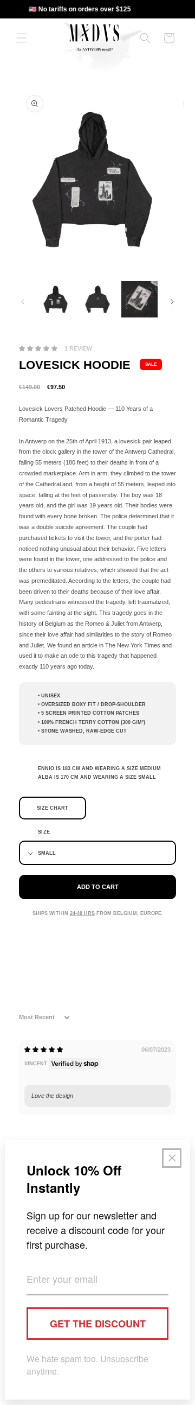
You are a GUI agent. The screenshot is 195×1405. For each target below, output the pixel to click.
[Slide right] (172, 302)
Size (44, 832)
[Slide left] (23, 302)
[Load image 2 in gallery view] (97, 299)
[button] (22, 38)
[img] (43, 1049)
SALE (151, 364)
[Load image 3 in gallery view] (139, 299)
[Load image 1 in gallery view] (55, 299)
